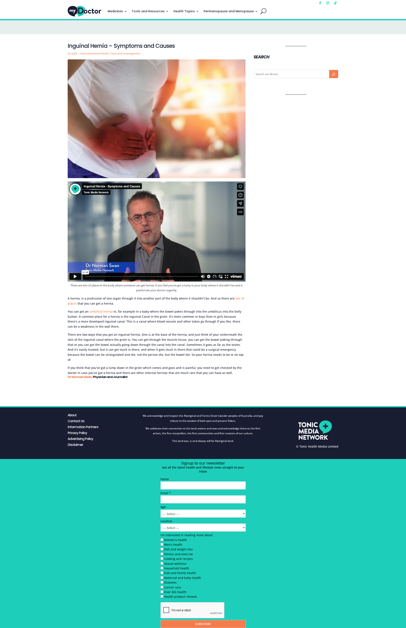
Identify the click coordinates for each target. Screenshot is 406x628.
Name (164, 479)
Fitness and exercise (178, 554)
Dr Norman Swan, (80, 377)
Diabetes (170, 582)
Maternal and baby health (182, 578)
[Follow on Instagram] (328, 3)
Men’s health (173, 545)
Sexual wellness (175, 564)
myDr (74, 53)
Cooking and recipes (178, 559)
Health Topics (184, 11)
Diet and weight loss (178, 549)
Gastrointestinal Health (94, 53)
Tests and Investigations (125, 53)
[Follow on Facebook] (320, 3)
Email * (165, 493)
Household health (176, 568)
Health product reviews (180, 597)
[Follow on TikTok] (335, 3)
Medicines (115, 11)
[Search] (333, 74)
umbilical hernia (101, 311)
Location (166, 521)
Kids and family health (180, 573)
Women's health (175, 540)
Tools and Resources (148, 11)
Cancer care (172, 587)
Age (163, 507)
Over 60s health (175, 592)
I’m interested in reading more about (186, 535)
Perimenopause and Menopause (229, 11)
